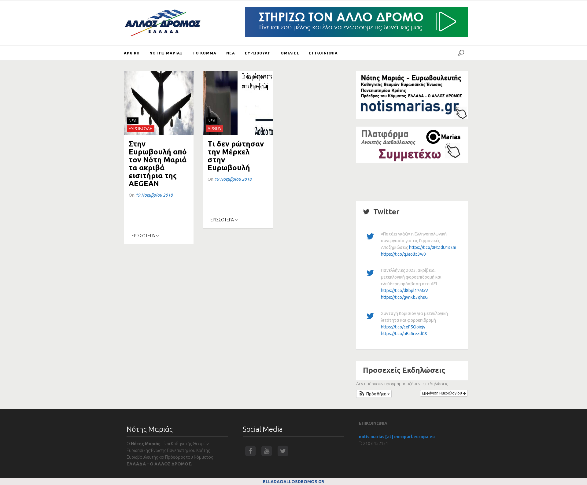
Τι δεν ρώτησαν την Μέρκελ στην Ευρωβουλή (236, 156)
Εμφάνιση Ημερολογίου (442, 393)
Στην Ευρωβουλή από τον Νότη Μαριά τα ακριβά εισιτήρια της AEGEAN (158, 164)
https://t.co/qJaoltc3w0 (403, 254)
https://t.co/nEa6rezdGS (404, 333)
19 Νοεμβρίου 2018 (154, 195)
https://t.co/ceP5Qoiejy (403, 326)
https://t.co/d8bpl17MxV (404, 290)
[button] (373, 394)
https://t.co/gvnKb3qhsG (404, 297)
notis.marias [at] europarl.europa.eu (397, 436)
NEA (133, 120)
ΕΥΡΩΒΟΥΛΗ (141, 128)
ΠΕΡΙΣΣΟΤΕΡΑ (142, 235)
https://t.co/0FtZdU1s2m (432, 247)
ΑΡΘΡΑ (214, 128)
